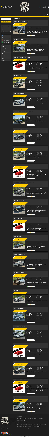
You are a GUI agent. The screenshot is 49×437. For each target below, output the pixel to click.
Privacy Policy (3, 434)
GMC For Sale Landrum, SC (41, 424)
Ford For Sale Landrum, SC (32, 424)
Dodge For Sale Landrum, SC (22, 424)
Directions (10, 434)
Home (18, 418)
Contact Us (7, 434)
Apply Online (40, 418)
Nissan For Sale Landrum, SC (22, 428)
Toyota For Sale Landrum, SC (32, 428)
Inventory (21, 418)
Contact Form (28, 32)
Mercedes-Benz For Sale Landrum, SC (33, 426)
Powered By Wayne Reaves (24, 436)
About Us (25, 418)
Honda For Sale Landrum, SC (22, 426)
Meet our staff (30, 418)
